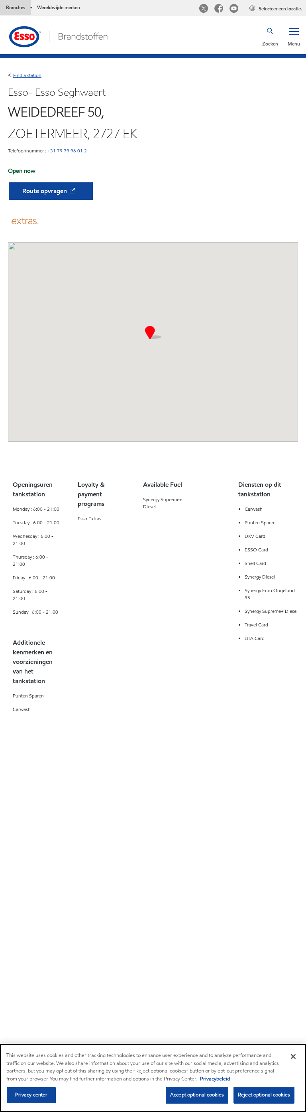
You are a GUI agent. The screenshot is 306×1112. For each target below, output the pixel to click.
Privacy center (31, 1094)
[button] (293, 36)
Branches (15, 7)
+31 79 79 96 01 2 (67, 150)
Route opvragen (45, 191)
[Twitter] (203, 9)
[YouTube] (234, 9)
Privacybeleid (215, 1078)
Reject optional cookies (264, 1094)
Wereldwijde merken (58, 7)
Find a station (27, 75)
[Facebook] (218, 9)
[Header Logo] (58, 36)
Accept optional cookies (197, 1094)
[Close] (293, 1056)
